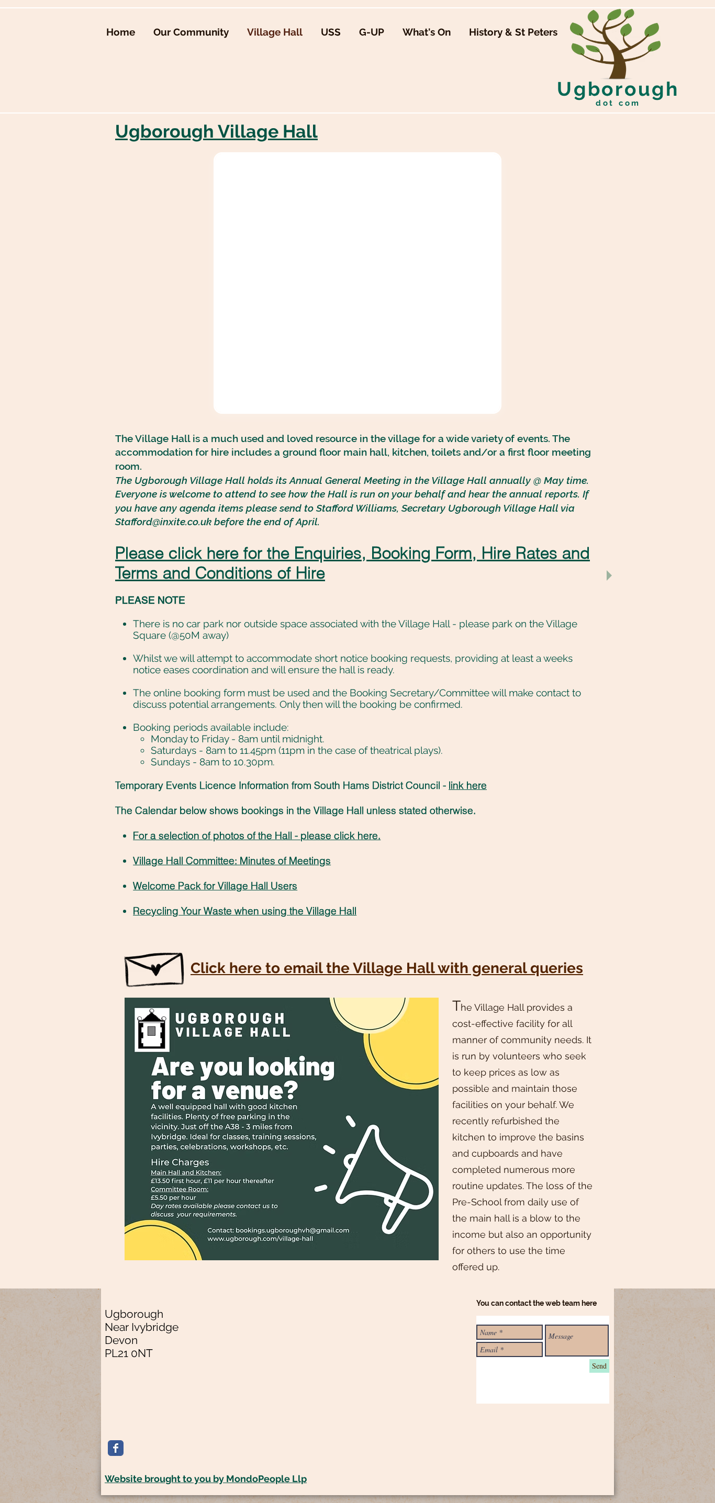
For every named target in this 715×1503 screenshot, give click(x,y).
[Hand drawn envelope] (155, 965)
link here (468, 785)
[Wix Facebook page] (116, 1448)
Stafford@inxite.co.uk (163, 521)
